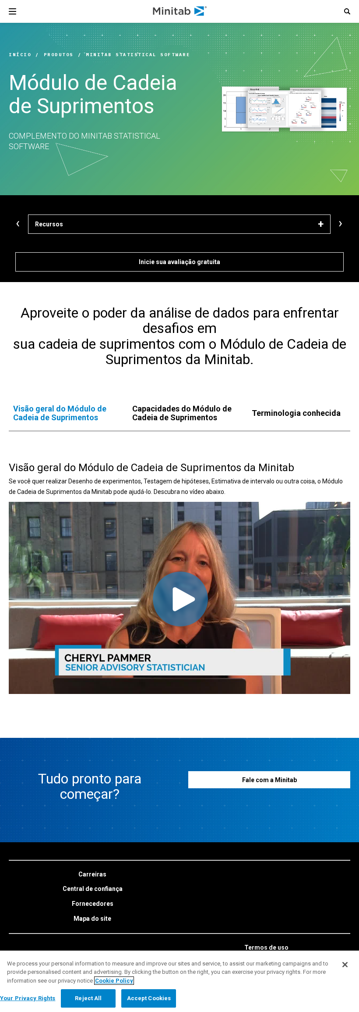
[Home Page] (180, 11)
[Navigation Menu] (12, 11)
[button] (347, 11)
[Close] (345, 964)
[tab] (64, 413)
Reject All (88, 998)
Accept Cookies (149, 998)
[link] (92, 874)
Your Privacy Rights (27, 998)
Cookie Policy (114, 980)
